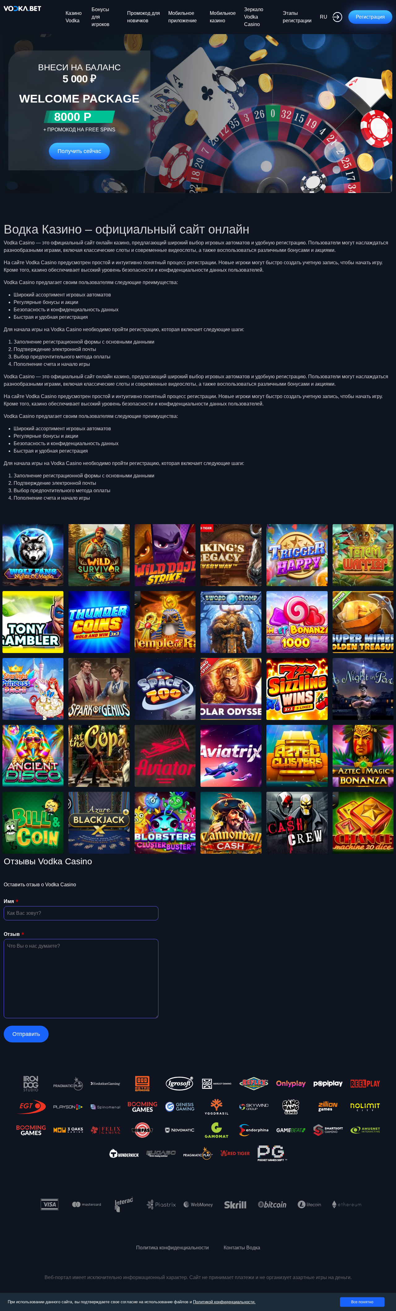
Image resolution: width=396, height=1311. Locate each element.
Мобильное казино (223, 17)
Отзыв (12, 934)
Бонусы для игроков (101, 17)
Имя (9, 901)
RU (323, 17)
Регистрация (370, 17)
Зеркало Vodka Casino (253, 17)
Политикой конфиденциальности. (224, 1302)
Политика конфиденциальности (172, 1247)
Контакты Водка (242, 1247)
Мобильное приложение (182, 17)
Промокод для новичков (143, 17)
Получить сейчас (79, 151)
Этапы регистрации (297, 17)
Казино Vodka (74, 17)
